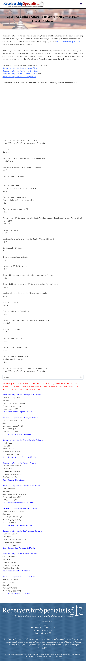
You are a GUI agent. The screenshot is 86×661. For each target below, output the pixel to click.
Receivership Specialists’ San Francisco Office (21, 71)
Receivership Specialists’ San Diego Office (19, 77)
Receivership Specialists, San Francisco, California (22, 531)
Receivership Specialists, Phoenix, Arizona (19, 463)
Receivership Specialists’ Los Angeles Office (20, 74)
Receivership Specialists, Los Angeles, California (22, 395)
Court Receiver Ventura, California (16, 571)
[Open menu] (81, 4)
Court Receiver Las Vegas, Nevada (17, 434)
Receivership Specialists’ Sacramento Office (20, 68)
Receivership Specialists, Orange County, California (23, 440)
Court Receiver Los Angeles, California (18, 412)
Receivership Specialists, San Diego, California (21, 508)
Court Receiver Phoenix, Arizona (15, 480)
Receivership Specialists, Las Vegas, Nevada (20, 417)
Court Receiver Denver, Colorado (16, 593)
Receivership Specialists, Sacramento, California (22, 486)
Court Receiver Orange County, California (19, 457)
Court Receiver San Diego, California (17, 525)
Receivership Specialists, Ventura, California (20, 554)
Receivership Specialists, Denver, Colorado (20, 576)
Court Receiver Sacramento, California (18, 503)
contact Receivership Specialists (69, 41)
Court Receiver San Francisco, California (19, 548)
